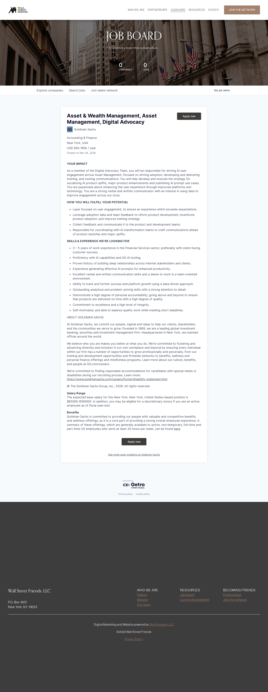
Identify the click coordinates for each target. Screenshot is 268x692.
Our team (144, 605)
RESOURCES (197, 9)
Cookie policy (143, 494)
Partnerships (232, 595)
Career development (194, 600)
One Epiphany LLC (161, 624)
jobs (77, 90)
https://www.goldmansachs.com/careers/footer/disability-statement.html (117, 379)
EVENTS (213, 9)
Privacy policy (125, 494)
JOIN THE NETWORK (242, 9)
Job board (187, 595)
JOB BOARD (178, 9)
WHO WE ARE (136, 9)
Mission (142, 600)
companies (50, 90)
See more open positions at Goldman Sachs (134, 454)
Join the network (235, 600)
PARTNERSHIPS (157, 9)
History (142, 595)
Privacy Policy (134, 639)
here (177, 429)
